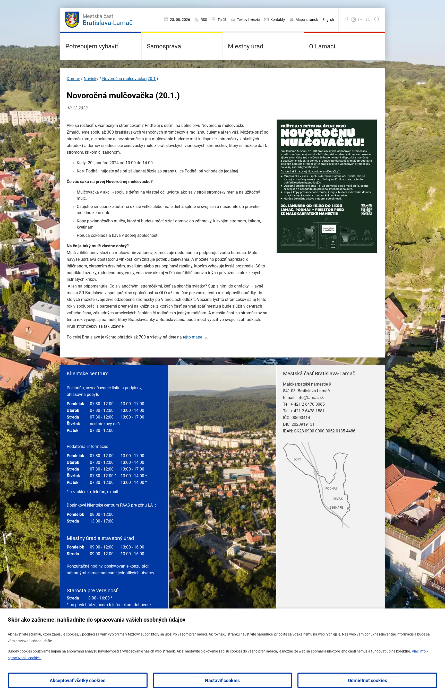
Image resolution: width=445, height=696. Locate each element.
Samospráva (164, 46)
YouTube (360, 19)
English (328, 20)
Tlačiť (222, 20)
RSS (204, 20)
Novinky (91, 78)
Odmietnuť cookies (367, 680)
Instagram (353, 19)
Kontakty (277, 20)
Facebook (346, 19)
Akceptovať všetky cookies (77, 680)
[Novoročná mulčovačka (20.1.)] (326, 252)
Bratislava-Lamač (108, 20)
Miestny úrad (245, 46)
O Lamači (322, 46)
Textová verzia (248, 20)
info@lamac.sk (310, 397)
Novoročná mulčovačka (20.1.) (130, 78)
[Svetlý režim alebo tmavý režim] (368, 19)
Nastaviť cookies (222, 680)
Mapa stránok (307, 20)
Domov (73, 78)
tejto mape (192, 337)
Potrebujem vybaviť (91, 46)
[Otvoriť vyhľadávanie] (377, 19)
